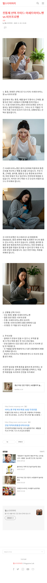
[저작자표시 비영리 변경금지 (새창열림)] (28, 442)
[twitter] (18, 569)
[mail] (33, 569)
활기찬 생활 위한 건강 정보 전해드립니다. (18, 513)
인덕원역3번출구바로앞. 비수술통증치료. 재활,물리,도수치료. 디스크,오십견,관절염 (23, 429)
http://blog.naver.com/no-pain (16, 422)
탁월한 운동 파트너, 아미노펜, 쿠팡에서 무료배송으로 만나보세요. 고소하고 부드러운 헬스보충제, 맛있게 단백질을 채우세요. (23, 413)
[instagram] (23, 569)
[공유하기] (10, 442)
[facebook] (13, 569)
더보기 (42, 451)
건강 (4, 20)
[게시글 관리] (12, 442)
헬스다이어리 (9, 3)
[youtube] (28, 569)
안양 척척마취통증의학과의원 (17, 425)
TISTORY (23, 559)
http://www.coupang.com (14, 406)
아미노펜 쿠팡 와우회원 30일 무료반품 (21, 409)
